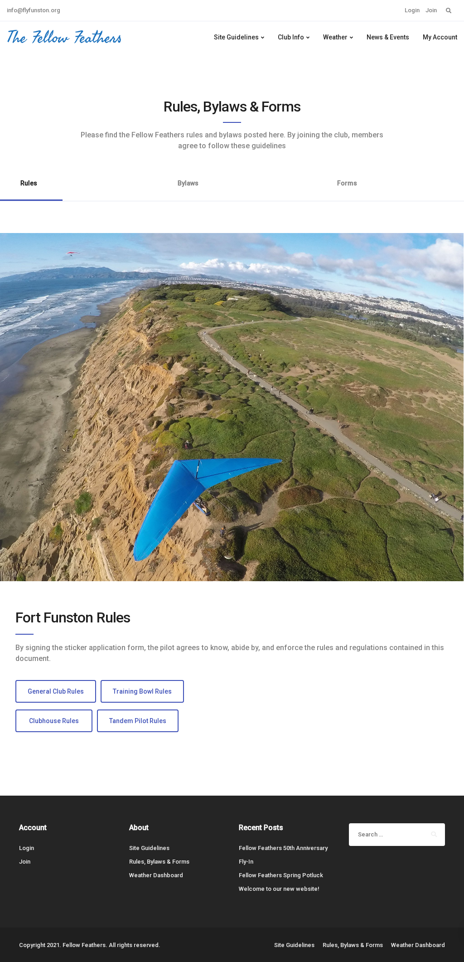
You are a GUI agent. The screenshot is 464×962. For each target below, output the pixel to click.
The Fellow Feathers (64, 37)
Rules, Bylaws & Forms (159, 861)
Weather (335, 37)
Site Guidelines (236, 37)
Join (431, 10)
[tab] (188, 189)
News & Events (388, 37)
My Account (440, 37)
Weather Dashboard (156, 875)
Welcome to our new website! (279, 888)
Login (412, 10)
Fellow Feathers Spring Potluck (281, 875)
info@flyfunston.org (33, 10)
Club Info (291, 37)
